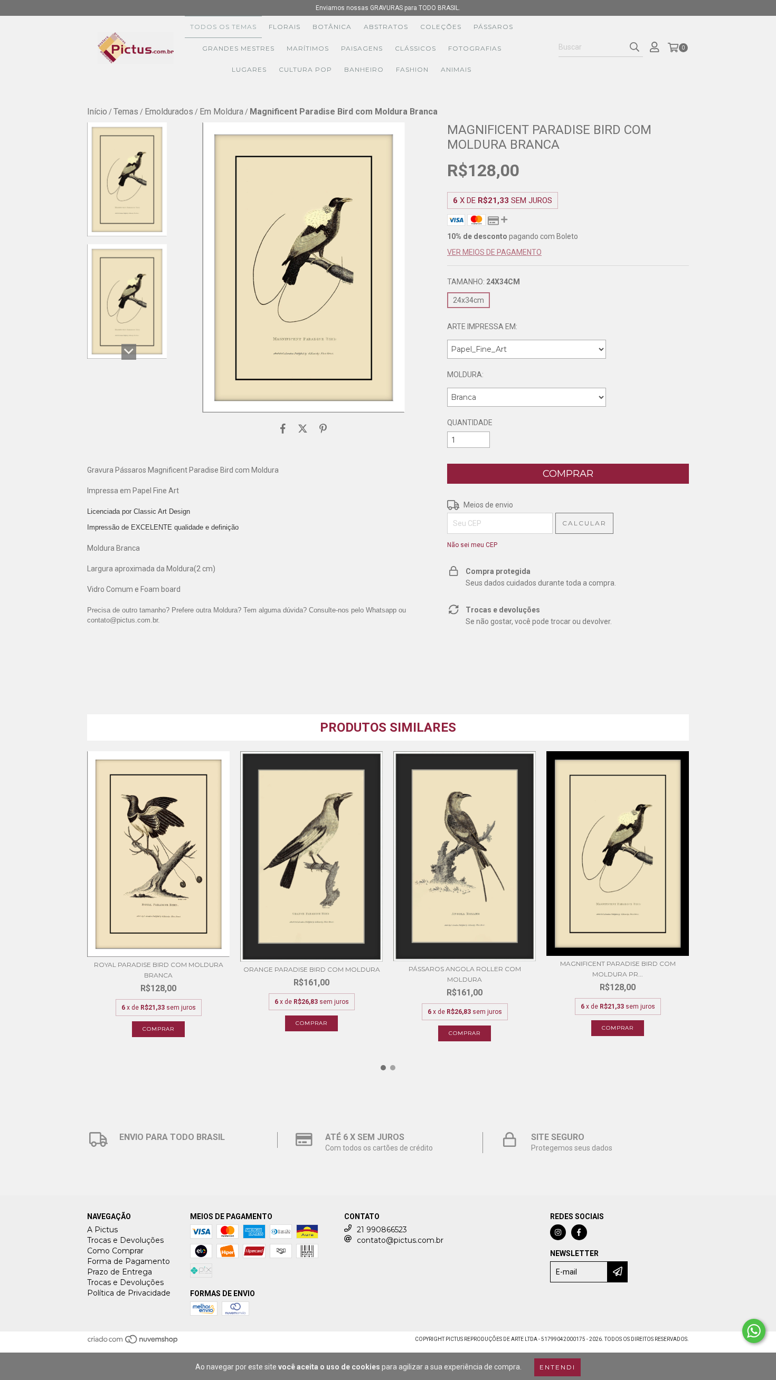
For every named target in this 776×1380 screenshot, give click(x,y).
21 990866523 (382, 1229)
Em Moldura (221, 112)
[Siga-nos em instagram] (558, 1232)
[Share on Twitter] (303, 428)
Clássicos (415, 48)
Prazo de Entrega (119, 1272)
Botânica (332, 27)
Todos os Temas (223, 27)
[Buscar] (634, 47)
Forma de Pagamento (128, 1261)
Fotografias (474, 48)
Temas (125, 112)
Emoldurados (169, 112)
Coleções (440, 27)
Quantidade (470, 422)
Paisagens (362, 48)
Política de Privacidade (129, 1293)
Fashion (412, 69)
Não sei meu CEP (472, 545)
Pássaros (493, 27)
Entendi (557, 1367)
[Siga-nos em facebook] (579, 1232)
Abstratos (386, 27)
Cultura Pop (305, 69)
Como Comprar (115, 1251)
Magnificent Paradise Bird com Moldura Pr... (618, 969)
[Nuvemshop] (133, 1343)
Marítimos (308, 48)
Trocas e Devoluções (125, 1240)
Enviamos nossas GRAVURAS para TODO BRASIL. (388, 8)
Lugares (249, 69)
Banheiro (364, 69)
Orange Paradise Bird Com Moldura (311, 969)
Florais (284, 27)
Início (97, 112)
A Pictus (102, 1229)
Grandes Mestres (238, 48)
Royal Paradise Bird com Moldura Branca (158, 970)
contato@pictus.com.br (400, 1240)
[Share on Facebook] (283, 428)
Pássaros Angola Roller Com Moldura (465, 974)
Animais (456, 69)
